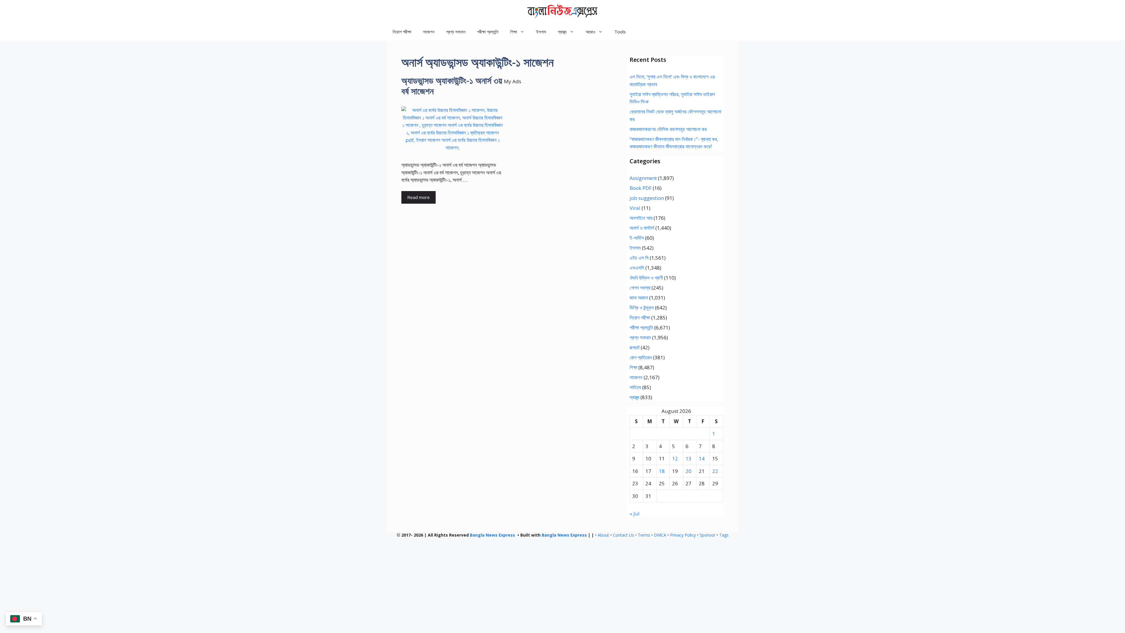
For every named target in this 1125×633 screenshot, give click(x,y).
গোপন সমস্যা (640, 287)
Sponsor (707, 535)
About (603, 535)
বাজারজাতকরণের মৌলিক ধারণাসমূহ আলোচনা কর (668, 129)
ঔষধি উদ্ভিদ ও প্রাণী (646, 277)
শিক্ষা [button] (513, 32)
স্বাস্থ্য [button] (562, 32)
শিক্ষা (633, 367)
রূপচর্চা (635, 347)
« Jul (635, 513)
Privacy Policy (683, 535)
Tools (620, 32)
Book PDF (641, 188)
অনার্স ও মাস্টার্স (642, 227)
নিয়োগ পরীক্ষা (402, 32)
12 (675, 458)
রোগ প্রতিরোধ (641, 357)
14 (702, 458)
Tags (724, 535)
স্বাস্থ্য (634, 397)
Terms (644, 535)
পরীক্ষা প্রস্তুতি (487, 32)
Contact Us (623, 535)
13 (688, 458)
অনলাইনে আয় (641, 218)
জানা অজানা (639, 297)
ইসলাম (541, 32)
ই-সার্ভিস (637, 237)
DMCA (660, 535)
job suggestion (647, 198)
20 (688, 471)
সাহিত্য (635, 387)
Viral (635, 208)
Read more (418, 197)
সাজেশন (428, 32)
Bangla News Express (492, 535)
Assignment (643, 178)
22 (715, 471)
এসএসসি (637, 267)
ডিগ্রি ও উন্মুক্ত (642, 307)
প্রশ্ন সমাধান (456, 32)
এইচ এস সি (639, 257)
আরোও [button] (590, 32)
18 (662, 471)
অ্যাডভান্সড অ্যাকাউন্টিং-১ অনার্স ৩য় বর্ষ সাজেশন (451, 85)
